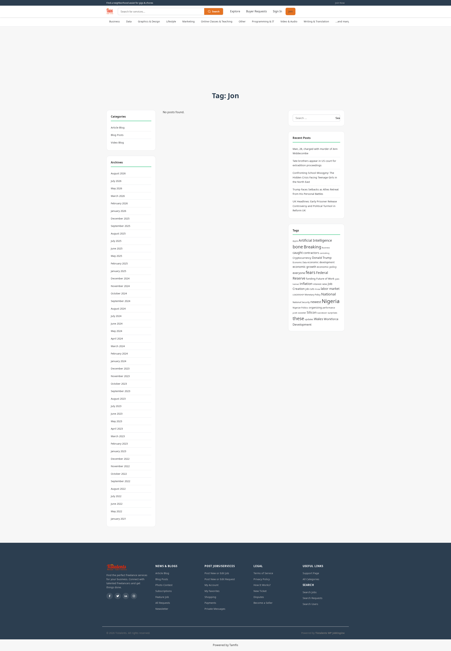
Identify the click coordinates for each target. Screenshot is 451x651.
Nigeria (330, 301)
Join (290, 11)
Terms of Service (263, 573)
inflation (306, 283)
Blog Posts (117, 135)
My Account (211, 585)
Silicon (312, 312)
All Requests (162, 602)
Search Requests (312, 598)
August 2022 (118, 488)
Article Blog (118, 127)
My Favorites (212, 591)
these (298, 318)
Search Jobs (310, 592)
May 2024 (116, 331)
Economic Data (300, 262)
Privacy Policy (262, 579)
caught (298, 252)
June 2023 (116, 413)
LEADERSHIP (298, 295)
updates (309, 319)
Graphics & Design (149, 21)
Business (114, 21)
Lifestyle (171, 21)
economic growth (304, 267)
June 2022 (116, 503)
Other (242, 21)
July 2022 (116, 496)
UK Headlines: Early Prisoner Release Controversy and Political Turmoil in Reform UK (315, 206)
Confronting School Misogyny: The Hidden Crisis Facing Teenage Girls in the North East (315, 177)
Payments (210, 602)
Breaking (312, 247)
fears (310, 272)
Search (216, 11)
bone (298, 247)
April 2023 (117, 428)
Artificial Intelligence (315, 240)
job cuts (309, 289)
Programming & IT (263, 21)
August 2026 (118, 173)
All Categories (311, 579)
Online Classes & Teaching (216, 21)
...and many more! (346, 21)
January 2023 (118, 451)
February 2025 (119, 263)
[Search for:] (313, 118)
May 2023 (116, 421)
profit (295, 313)
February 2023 (119, 443)
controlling (324, 253)
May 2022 (116, 511)
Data (129, 21)
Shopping (210, 597)
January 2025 (118, 271)
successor (322, 312)
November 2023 (120, 376)
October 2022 (119, 473)
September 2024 (120, 301)
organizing (315, 307)
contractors (311, 253)
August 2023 (118, 398)
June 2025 (116, 248)
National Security (301, 302)
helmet (296, 284)
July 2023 (116, 406)
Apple (295, 241)
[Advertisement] (225, 63)
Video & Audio (288, 21)
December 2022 (120, 458)
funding (311, 278)
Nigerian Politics (300, 307)
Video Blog (117, 142)
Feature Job (162, 597)
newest (315, 302)
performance (329, 307)
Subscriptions (163, 591)
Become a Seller (263, 602)
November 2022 (120, 466)
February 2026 (119, 203)
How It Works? (262, 585)
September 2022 (120, 481)
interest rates (320, 284)
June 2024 (116, 323)
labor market (330, 288)
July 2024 (116, 316)
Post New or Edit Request (220, 579)
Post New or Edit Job (217, 573)
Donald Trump (322, 258)
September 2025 (120, 226)
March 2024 (118, 346)
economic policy (326, 266)
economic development (321, 262)
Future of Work (325, 278)
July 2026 (116, 181)
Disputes (259, 597)
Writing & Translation (316, 21)
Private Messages (215, 608)
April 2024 (117, 338)
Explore (235, 11)
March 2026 (118, 196)
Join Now (340, 2)
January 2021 (118, 518)
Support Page (311, 573)
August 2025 (118, 233)
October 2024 (119, 293)
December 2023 (120, 368)
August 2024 (118, 308)
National (328, 294)
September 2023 (120, 391)
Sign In (277, 11)
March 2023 (118, 436)
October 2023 (119, 383)
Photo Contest (163, 585)
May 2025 (116, 256)
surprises (332, 312)
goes (337, 279)
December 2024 (120, 278)
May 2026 (116, 188)
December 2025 (120, 218)
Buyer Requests (256, 11)
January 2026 (118, 211)
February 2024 (119, 353)
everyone (299, 273)
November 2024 (120, 286)
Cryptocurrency (302, 257)
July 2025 (116, 241)
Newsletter (161, 608)
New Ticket (260, 591)
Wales (318, 319)
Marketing (188, 21)
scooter (302, 312)
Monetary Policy (312, 294)
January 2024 (118, 361)
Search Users (310, 604)
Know (317, 289)
